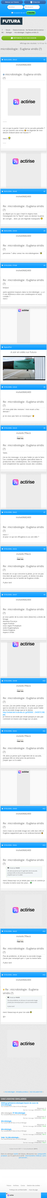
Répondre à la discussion (23, 38)
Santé (16, 1154)
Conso (23, 1185)
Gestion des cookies (33, 1185)
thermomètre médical (33, 1156)
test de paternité (36, 1092)
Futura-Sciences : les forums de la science (28, 30)
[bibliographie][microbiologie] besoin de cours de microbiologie (19, 1104)
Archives (16, 1185)
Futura (9, 1185)
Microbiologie (6, 1121)
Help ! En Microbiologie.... (10, 1137)
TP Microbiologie (19, 1113)
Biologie (9, 32)
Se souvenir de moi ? (19, 13)
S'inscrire (35, 2)
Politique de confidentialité (18, 1190)
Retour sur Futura (12, 2)
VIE (2, 32)
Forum (8, 30)
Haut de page (33, 1190)
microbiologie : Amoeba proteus (16, 1092)
